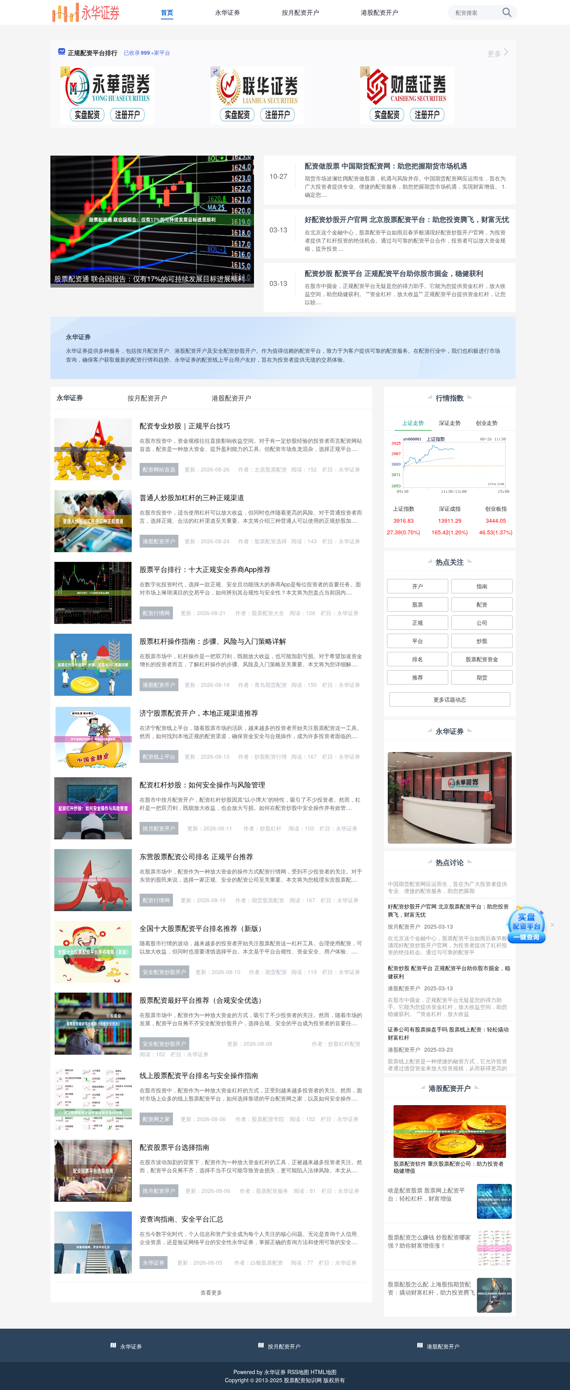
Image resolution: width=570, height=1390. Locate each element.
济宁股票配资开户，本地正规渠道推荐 (199, 712)
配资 (482, 604)
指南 (482, 586)
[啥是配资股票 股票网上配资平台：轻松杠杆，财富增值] (494, 1201)
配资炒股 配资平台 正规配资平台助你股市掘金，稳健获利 (394, 273)
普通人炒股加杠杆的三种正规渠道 (192, 497)
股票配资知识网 (303, 1380)
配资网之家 (156, 1119)
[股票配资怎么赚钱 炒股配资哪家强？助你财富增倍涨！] (494, 1248)
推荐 (417, 677)
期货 (482, 677)
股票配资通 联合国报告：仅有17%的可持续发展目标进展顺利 (149, 278)
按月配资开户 (300, 12)
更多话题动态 (450, 699)
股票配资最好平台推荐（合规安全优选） (202, 1000)
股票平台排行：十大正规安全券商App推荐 (205, 569)
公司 (482, 622)
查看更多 (211, 1292)
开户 (417, 586)
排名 (417, 659)
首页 (167, 12)
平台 (417, 641)
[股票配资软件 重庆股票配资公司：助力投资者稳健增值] (450, 1131)
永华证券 (227, 12)
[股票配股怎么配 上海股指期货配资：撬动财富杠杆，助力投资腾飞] (494, 1295)
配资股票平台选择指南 (174, 1147)
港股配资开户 (379, 12)
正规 (417, 622)
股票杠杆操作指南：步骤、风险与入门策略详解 (213, 641)
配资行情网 (156, 613)
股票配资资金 (482, 659)
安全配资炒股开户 (164, 972)
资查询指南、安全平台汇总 (181, 1218)
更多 (495, 53)
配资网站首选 (159, 469)
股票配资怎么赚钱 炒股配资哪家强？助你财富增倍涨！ (429, 1241)
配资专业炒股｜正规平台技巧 (185, 425)
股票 (417, 604)
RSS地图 (298, 1372)
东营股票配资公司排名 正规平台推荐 (196, 856)
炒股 (482, 641)
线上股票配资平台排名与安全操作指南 (199, 1075)
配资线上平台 (159, 756)
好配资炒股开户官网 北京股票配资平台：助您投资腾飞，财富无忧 (407, 219)
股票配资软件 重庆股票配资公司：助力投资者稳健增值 (449, 1166)
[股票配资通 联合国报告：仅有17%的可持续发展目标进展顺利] (152, 219)
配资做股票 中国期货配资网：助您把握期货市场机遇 (386, 166)
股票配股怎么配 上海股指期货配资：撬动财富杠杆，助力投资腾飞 (431, 1288)
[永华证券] (85, 12)
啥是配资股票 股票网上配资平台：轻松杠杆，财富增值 (426, 1194)
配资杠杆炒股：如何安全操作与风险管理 (202, 784)
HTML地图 (324, 1372)
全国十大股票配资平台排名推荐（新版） (202, 928)
